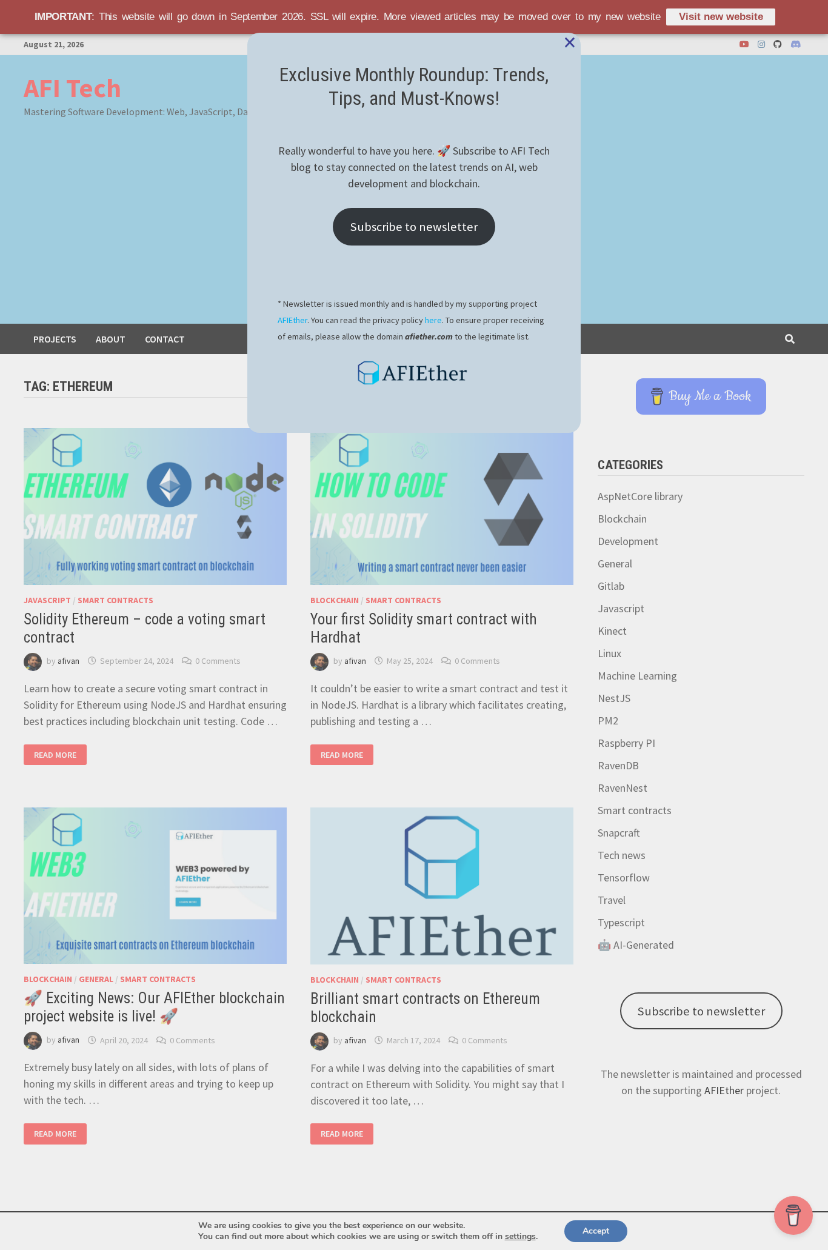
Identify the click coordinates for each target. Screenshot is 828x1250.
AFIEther (292, 320)
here (433, 320)
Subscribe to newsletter (414, 227)
